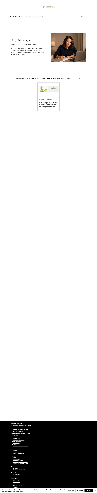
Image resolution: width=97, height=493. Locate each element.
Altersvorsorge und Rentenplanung (53, 78)
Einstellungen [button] (71, 490)
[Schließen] (95, 490)
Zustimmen (89, 490)
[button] (91, 17)
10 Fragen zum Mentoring (19, 469)
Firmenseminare (17, 474)
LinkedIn (15, 435)
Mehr (69, 78)
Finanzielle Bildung (33, 78)
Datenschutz (16, 480)
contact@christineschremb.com (21, 433)
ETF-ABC (15, 468)
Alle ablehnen (80, 490)
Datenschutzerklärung (18, 491)
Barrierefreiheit (16, 482)
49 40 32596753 (18, 431)
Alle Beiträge (20, 78)
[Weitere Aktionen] (57, 98)
